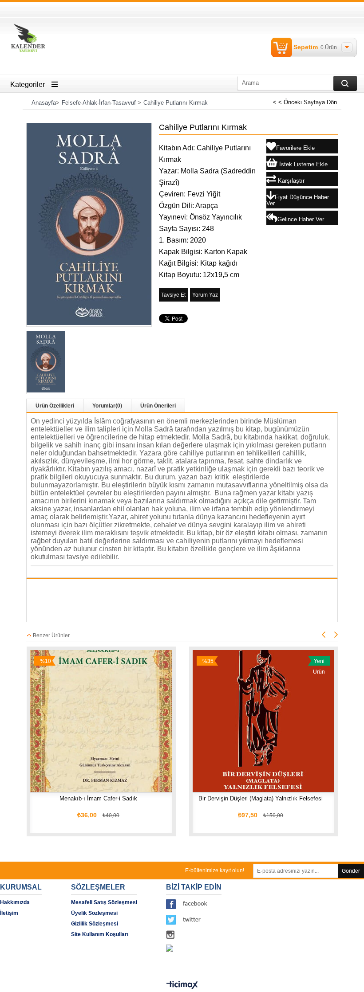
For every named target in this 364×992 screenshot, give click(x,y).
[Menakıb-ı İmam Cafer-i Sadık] (101, 721)
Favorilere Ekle (133, 700)
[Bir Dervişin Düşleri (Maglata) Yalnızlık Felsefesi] (264, 721)
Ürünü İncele (91, 700)
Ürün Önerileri (158, 406)
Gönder (351, 871)
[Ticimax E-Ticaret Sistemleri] (182, 985)
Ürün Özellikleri (55, 406)
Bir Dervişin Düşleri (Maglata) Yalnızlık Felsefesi (260, 798)
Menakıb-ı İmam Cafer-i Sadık (98, 798)
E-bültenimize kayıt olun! (214, 870)
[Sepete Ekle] (51, 700)
